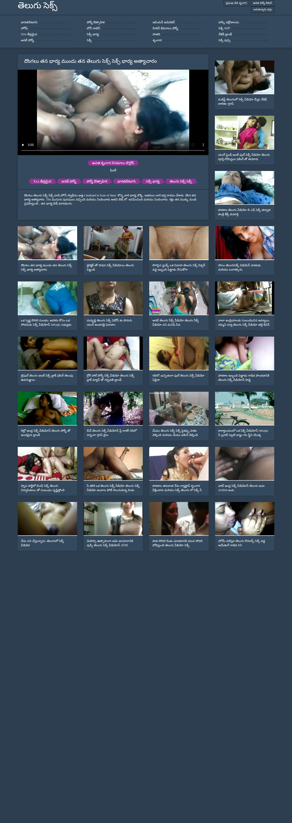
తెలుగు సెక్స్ (37, 5)
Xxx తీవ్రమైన (42, 181)
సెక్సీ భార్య (152, 181)
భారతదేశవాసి (126, 181)
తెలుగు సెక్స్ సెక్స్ (181, 181)
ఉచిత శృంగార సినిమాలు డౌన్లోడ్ (113, 163)
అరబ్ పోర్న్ (69, 181)
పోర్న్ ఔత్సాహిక (97, 181)
